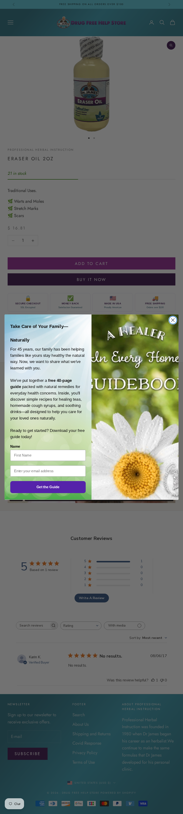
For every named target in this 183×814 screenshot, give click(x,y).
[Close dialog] (173, 320)
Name (15, 446)
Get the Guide (47, 487)
